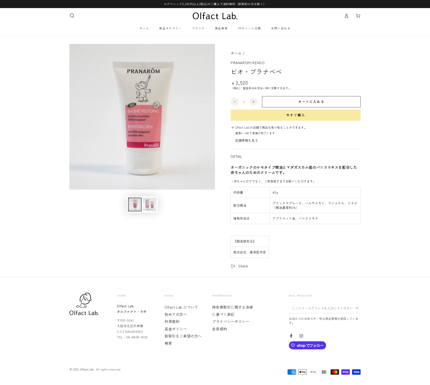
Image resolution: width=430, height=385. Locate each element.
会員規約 (219, 328)
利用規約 (172, 321)
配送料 (247, 88)
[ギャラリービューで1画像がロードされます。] (135, 204)
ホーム (236, 53)
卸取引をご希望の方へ (183, 336)
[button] (72, 16)
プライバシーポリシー (230, 321)
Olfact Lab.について (181, 307)
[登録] (358, 308)
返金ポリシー (176, 328)
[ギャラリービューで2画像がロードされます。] (149, 204)
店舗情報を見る (246, 140)
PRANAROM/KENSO (247, 62)
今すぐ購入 (295, 115)
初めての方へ (176, 314)
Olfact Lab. (87, 369)
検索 (168, 343)
